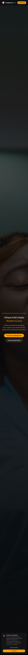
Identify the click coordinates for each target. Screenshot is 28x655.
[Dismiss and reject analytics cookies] (25, 635)
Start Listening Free (15, 335)
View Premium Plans (14, 340)
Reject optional (14, 647)
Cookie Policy (15, 644)
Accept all (14, 651)
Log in (14, 3)
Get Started (22, 2)
